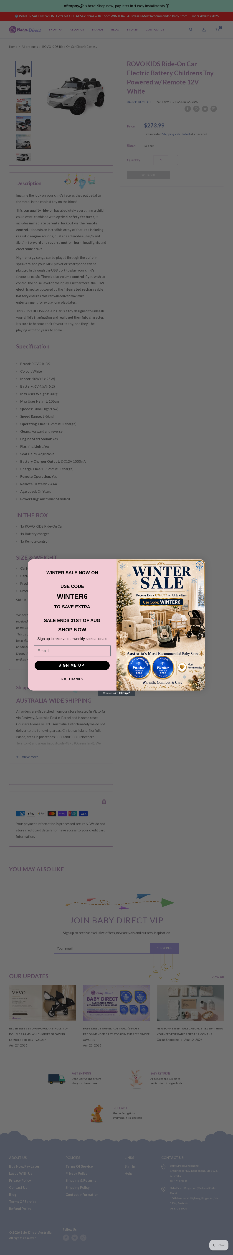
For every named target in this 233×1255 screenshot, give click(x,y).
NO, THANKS (72, 679)
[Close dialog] (199, 564)
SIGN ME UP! (72, 665)
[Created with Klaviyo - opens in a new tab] (116, 693)
